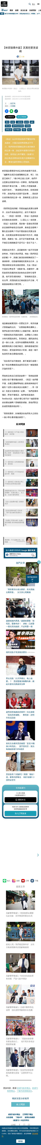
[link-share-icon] (16, 111)
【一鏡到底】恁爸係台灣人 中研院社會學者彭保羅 (15, 483)
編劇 (31, 122)
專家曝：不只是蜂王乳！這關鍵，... (14, 541)
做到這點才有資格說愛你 (16, 652)
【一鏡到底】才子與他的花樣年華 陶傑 (14, 473)
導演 (7, 122)
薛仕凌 (8, 126)
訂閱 (27, 881)
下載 (36, 881)
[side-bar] (38, 4)
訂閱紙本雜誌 (4, 4)
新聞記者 (9, 130)
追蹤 (18, 881)
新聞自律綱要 (30, 1117)
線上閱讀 (20, 1104)
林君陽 (27, 126)
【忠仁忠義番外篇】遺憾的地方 (14, 503)
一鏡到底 (19, 122)
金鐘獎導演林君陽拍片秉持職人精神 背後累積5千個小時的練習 (15, 453)
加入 (8, 881)
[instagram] (24, 1125)
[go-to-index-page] (18, 57)
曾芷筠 (12, 103)
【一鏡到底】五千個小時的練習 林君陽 (14, 433)
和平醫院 (17, 130)
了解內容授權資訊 (24, 1091)
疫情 (26, 122)
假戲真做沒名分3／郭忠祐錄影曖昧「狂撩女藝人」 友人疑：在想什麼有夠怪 (15, 493)
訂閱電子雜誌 (28, 1114)
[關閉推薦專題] (39, 562)
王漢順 (12, 106)
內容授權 (9, 1117)
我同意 (20, 1141)
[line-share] (11, 111)
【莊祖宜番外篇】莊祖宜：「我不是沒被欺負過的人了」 (14, 512)
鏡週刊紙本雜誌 (23, 1088)
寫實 (12, 122)
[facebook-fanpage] (19, 1125)
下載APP (19, 1117)
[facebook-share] (7, 111)
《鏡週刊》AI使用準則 (20, 1120)
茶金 (23, 130)
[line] (13, 1125)
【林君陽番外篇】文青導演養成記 (14, 443)
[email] (29, 1125)
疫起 (29, 130)
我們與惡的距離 (18, 126)
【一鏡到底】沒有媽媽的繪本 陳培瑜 (14, 463)
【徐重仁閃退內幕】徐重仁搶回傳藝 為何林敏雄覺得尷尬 (14, 522)
